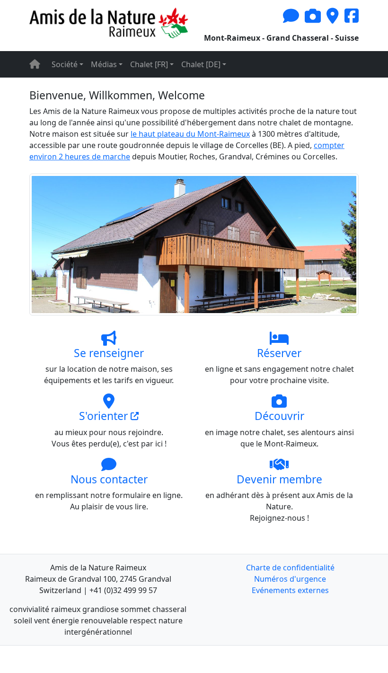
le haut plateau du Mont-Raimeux (190, 134)
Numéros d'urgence (290, 579)
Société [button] (65, 64)
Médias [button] (104, 64)
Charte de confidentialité (290, 567)
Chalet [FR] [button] (149, 64)
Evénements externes (290, 590)
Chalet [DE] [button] (200, 64)
